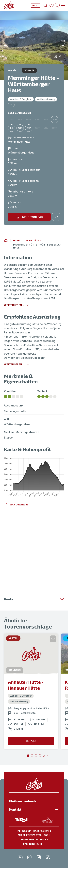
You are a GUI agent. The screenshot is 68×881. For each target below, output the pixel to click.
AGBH (47, 835)
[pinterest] (48, 857)
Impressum (24, 830)
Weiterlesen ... (14, 304)
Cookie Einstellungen (34, 839)
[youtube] (20, 857)
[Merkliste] (51, 5)
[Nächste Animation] (62, 45)
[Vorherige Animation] (5, 45)
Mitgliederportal (30, 835)
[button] (34, 802)
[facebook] (39, 857)
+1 (11, 104)
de (33, 5)
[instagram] (29, 857)
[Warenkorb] (57, 5)
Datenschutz (42, 830)
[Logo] (9, 5)
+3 (60, 56)
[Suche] (45, 5)
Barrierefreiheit (34, 843)
